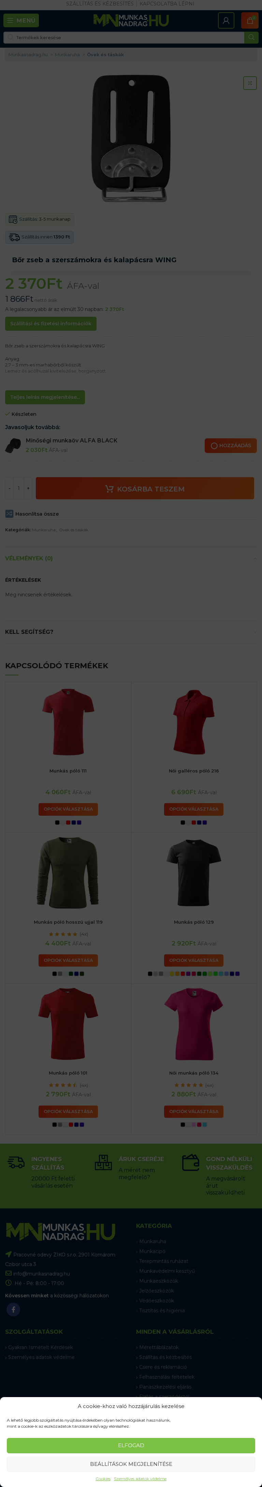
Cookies (103, 1478)
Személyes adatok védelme (140, 1478)
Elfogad (131, 1445)
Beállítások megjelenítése (131, 1464)
